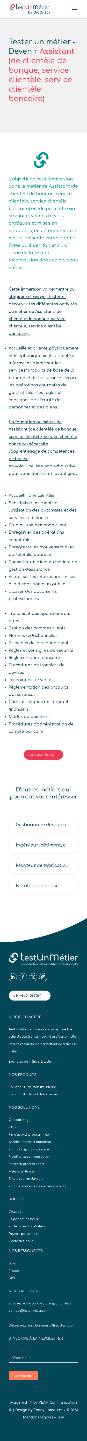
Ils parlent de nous (23, 1219)
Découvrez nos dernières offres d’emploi (41, 1325)
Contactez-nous (21, 1241)
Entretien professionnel (26, 1164)
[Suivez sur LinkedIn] (13, 977)
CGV (60, 1417)
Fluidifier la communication (29, 1156)
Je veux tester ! (43, 754)
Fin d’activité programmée (29, 1134)
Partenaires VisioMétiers (27, 1226)
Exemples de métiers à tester (30, 1061)
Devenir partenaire (23, 1234)
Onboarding (19, 1120)
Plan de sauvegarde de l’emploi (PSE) (37, 1186)
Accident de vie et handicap (30, 1142)
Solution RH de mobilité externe (33, 1094)
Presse (14, 1270)
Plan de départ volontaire (29, 1149)
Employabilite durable (26, 1178)
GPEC (13, 1127)
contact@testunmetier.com (28, 1310)
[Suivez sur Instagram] (43, 977)
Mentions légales (38, 1417)
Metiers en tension (22, 1171)
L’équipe (15, 1211)
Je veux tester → (29, 995)
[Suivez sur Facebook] (23, 977)
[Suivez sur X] (33, 977)
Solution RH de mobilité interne (32, 1087)
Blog (12, 1263)
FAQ (12, 1278)
